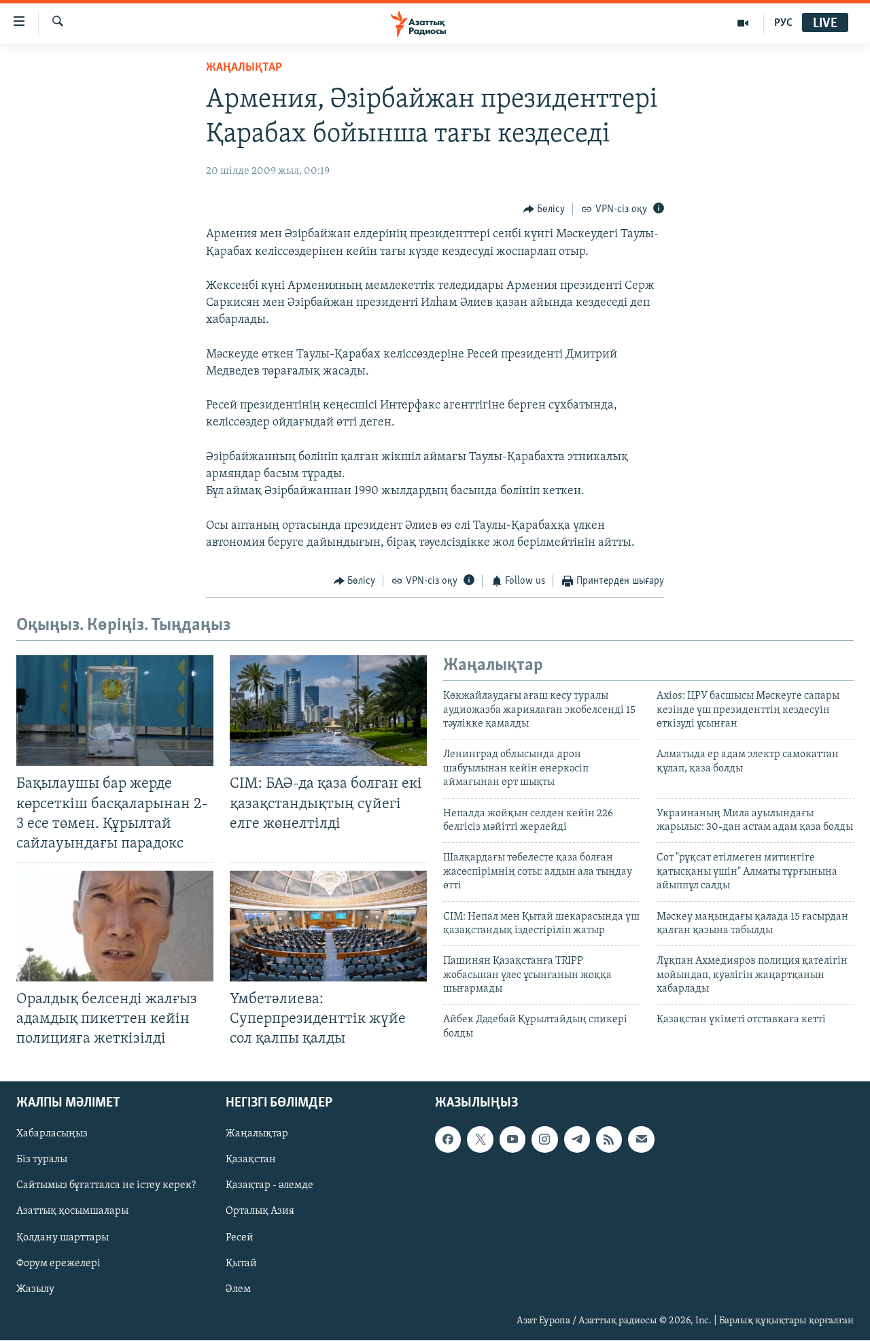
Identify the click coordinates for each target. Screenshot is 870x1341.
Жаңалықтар (257, 1134)
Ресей (240, 1237)
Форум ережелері (58, 1263)
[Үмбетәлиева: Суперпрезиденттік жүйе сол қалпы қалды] (328, 926)
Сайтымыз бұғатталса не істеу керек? (106, 1186)
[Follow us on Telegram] (577, 1140)
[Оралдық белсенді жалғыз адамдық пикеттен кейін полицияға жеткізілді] (114, 926)
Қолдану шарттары (62, 1237)
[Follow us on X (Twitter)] (480, 1140)
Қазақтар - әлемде (269, 1186)
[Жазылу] (641, 1140)
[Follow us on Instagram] (544, 1140)
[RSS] (609, 1140)
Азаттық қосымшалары (72, 1211)
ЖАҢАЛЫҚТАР (244, 68)
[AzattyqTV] (743, 23)
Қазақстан (251, 1160)
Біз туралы (41, 1160)
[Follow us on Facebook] (448, 1140)
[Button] (544, 209)
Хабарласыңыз (52, 1134)
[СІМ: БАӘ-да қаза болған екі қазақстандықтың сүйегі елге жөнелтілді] (328, 710)
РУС (783, 23)
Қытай (241, 1263)
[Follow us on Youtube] (512, 1140)
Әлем (238, 1289)
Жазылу (35, 1289)
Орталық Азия (260, 1211)
